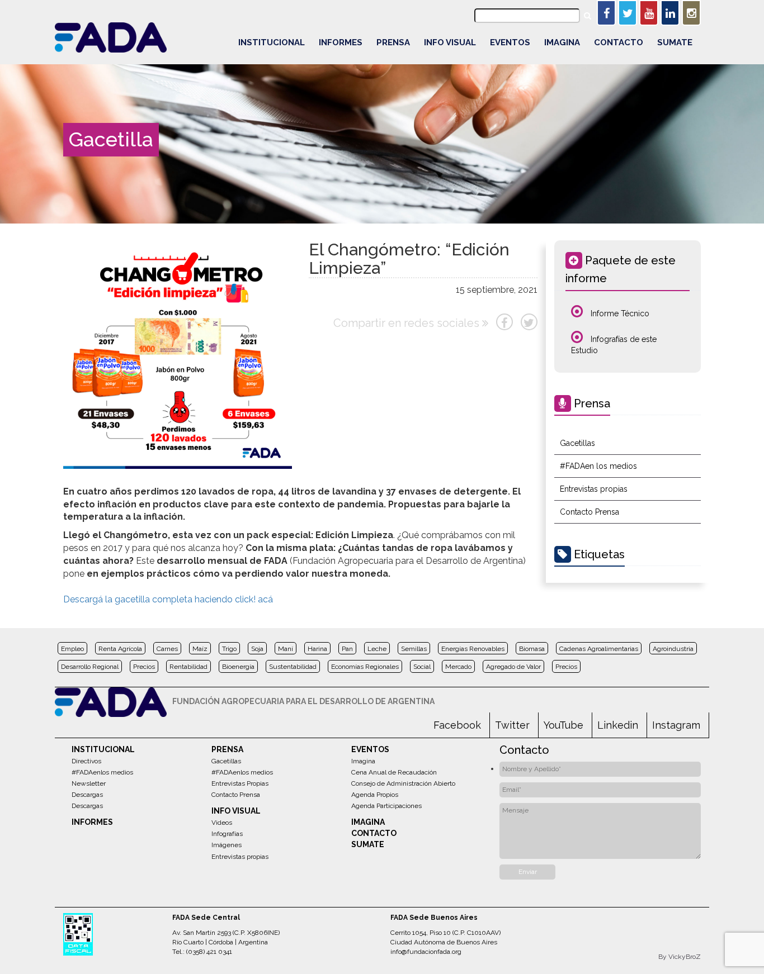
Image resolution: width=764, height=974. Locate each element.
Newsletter (89, 783)
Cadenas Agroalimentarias (598, 649)
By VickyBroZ (679, 957)
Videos (221, 822)
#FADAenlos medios (102, 772)
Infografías (227, 834)
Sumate (674, 42)
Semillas (414, 649)
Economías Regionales (365, 667)
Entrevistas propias (594, 488)
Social (422, 667)
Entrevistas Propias (239, 783)
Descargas (87, 795)
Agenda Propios (374, 795)
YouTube (563, 725)
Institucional (271, 42)
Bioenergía (238, 667)
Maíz (199, 649)
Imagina (562, 42)
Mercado (458, 667)
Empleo (72, 649)
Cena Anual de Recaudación (394, 772)
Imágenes (226, 845)
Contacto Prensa (589, 511)
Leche (376, 649)
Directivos (86, 761)
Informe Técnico (618, 313)
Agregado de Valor (513, 667)
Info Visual (450, 42)
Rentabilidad (188, 667)
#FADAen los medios (598, 466)
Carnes (167, 649)
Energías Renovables (472, 649)
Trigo (229, 649)
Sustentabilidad (293, 667)
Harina (317, 649)
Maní (285, 649)
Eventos (510, 42)
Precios (144, 667)
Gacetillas (577, 443)
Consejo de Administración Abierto (403, 783)
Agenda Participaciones (386, 806)
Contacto (618, 42)
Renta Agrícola (120, 649)
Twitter (512, 725)
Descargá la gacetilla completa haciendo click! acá (168, 599)
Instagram (676, 725)
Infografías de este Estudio (614, 345)
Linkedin (617, 725)
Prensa (393, 42)
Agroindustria (673, 649)
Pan (347, 649)
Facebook (457, 725)
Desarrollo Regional (90, 667)
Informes (340, 42)
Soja (257, 649)
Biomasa (532, 649)
